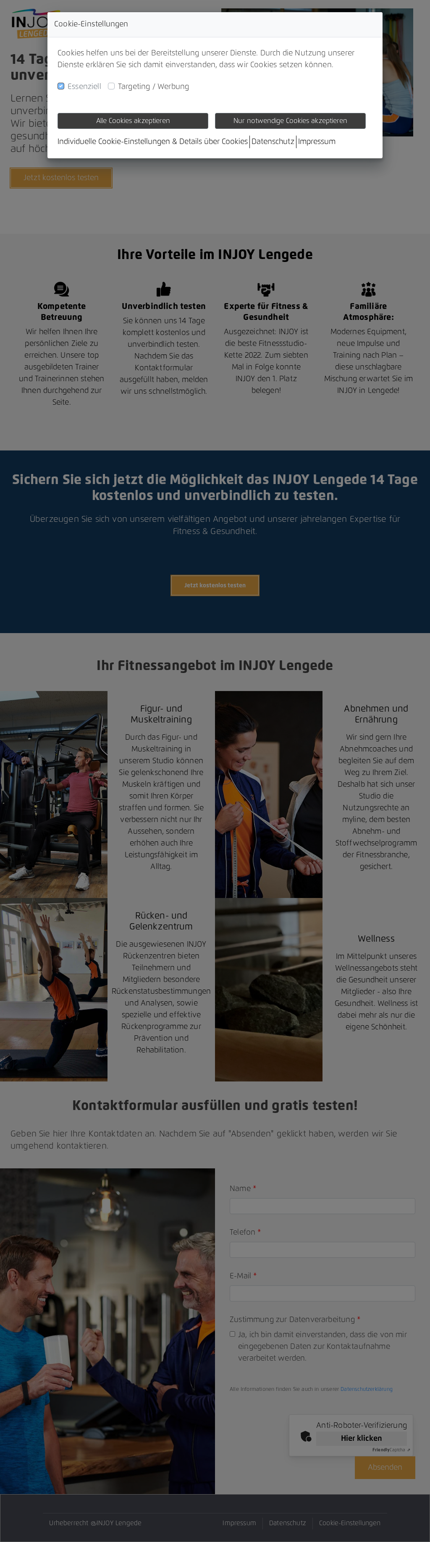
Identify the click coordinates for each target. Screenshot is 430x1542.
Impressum (317, 142)
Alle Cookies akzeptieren (133, 121)
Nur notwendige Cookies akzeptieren (290, 121)
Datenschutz (273, 142)
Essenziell (84, 87)
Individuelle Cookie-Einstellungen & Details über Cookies (153, 142)
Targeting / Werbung (153, 87)
